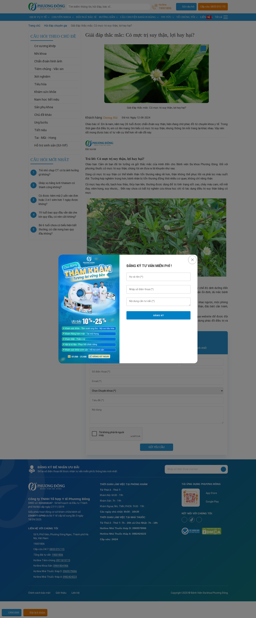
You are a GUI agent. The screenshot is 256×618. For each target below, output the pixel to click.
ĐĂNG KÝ (158, 315)
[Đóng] (192, 260)
